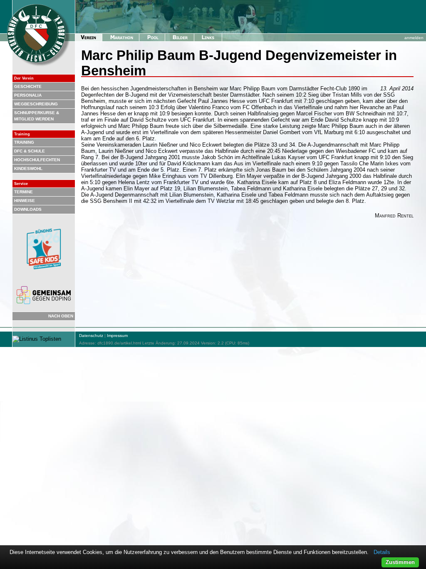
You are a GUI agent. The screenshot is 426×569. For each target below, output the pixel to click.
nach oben (60, 316)
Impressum (117, 335)
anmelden (414, 37)
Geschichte (28, 86)
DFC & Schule (29, 151)
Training (24, 142)
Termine (23, 192)
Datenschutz (91, 335)
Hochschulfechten (37, 159)
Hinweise (24, 200)
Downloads (28, 209)
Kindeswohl (28, 168)
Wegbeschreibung (36, 104)
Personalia (28, 95)
